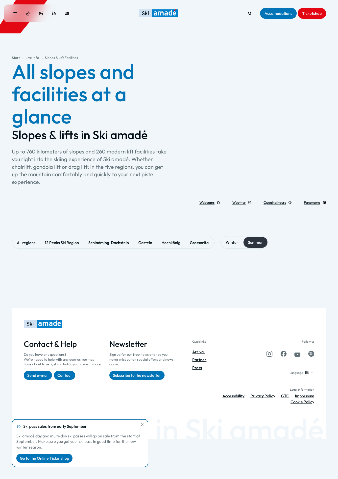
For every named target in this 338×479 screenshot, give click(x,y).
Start (16, 57)
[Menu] (15, 13)
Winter (232, 242)
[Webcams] (53, 13)
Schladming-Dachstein (108, 242)
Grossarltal (200, 242)
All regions (26, 242)
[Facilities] (41, 13)
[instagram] (269, 353)
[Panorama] (66, 13)
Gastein (145, 242)
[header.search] (249, 13)
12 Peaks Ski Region (62, 242)
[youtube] (297, 353)
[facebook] (284, 353)
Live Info (32, 57)
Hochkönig (171, 242)
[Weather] (28, 13)
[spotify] (311, 353)
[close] (142, 425)
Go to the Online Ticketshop (44, 458)
